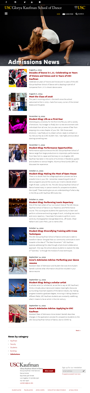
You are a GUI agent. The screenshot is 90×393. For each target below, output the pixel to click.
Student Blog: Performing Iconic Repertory (51, 202)
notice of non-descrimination (57, 390)
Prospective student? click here (71, 374)
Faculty (13, 344)
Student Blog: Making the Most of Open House (52, 173)
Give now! (49, 371)
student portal (16, 390)
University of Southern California (80, 8)
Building (13, 351)
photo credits (40, 390)
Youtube (34, 2)
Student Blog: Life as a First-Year (46, 119)
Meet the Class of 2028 (41, 96)
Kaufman (13, 341)
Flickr (41, 2)
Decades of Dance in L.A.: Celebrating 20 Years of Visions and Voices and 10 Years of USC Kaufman (53, 75)
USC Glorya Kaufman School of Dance (44, 9)
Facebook (9, 2)
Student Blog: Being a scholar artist (47, 282)
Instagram (18, 2)
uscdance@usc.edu (26, 383)
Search (81, 14)
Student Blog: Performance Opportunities (50, 147)
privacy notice (73, 390)
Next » (78, 330)
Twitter (26, 2)
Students (13, 348)
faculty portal (28, 390)
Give (58, 14)
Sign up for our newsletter (72, 368)
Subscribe (69, 14)
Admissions (15, 354)
